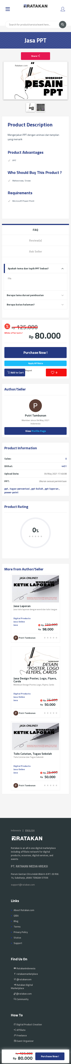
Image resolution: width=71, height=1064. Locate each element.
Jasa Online (19, 621)
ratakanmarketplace (27, 974)
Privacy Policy (21, 932)
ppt (6, 488)
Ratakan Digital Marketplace (22, 986)
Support (18, 943)
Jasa (15, 625)
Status (17, 937)
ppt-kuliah (37, 488)
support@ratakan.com (23, 884)
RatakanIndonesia (25, 968)
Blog (16, 921)
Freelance (21, 1035)
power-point (11, 492)
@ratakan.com (24, 993)
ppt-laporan (51, 488)
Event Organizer (25, 1041)
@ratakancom (23, 979)
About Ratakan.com (24, 910)
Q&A (16, 915)
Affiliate (20, 1030)
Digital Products (22, 618)
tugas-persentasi (20, 488)
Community (22, 999)
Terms (17, 926)
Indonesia (16, 830)
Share (34, 56)
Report (28, 370)
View (35, 431)
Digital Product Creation (29, 1024)
